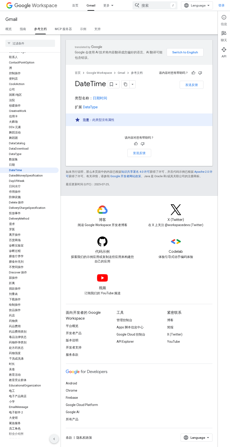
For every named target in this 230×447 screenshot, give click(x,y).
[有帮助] (193, 73)
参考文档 (40, 29)
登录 (221, 5)
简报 (170, 327)
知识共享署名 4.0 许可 (135, 171)
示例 (83, 29)
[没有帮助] (200, 73)
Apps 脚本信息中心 (130, 327)
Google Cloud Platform (82, 405)
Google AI (72, 412)
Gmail (90, 5)
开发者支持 (74, 347)
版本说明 (72, 340)
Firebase (72, 397)
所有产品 (72, 419)
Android (71, 383)
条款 (69, 437)
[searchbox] (30, 43)
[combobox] (155, 5)
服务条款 (72, 354)
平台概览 (72, 326)
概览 (8, 29)
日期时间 (100, 98)
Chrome (71, 390)
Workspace (44, 5)
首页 (75, 5)
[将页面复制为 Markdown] (126, 84)
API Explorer (125, 341)
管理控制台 (124, 320)
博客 (170, 320)
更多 (106, 5)
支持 (97, 29)
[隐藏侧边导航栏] (54, 438)
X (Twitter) (174, 334)
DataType (90, 107)
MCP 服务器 (63, 29)
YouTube (173, 341)
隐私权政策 (84, 437)
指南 (23, 29)
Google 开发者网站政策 (125, 176)
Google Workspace (99, 72)
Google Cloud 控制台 (131, 334)
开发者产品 (74, 333)
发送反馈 (191, 85)
